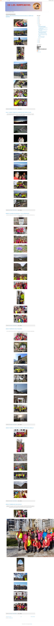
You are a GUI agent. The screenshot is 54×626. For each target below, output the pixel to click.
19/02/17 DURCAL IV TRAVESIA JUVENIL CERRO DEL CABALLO (20, 427)
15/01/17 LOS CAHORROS (41, 37)
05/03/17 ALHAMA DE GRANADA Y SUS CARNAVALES (17, 213)
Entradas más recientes (8, 616)
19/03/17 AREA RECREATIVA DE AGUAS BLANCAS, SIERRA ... (42, 26)
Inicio (21, 616)
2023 (38, 17)
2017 (38, 23)
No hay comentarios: (14, 325)
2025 (38, 16)
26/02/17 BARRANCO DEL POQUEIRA (14, 328)
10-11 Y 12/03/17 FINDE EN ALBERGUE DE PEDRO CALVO (18, 112)
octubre (39, 24)
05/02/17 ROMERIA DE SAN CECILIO (14, 504)
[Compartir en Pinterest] (21, 210)
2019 (38, 21)
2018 (38, 22)
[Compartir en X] (19, 210)
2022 (38, 18)
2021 (38, 19)
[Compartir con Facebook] (20, 210)
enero (39, 38)
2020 (38, 20)
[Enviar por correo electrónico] (18, 210)
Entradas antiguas (33, 616)
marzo (39, 25)
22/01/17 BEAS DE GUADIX (41, 36)
